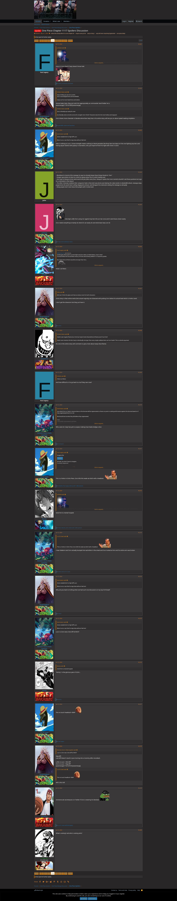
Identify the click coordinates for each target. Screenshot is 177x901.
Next (70, 40)
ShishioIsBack (44, 116)
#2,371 (140, 448)
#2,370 (140, 405)
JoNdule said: (60, 48)
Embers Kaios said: (62, 92)
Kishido (44, 275)
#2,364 (140, 172)
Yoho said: (60, 292)
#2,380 (140, 830)
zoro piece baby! (121, 33)
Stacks (44, 690)
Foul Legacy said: (61, 250)
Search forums (45, 24)
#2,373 (140, 532)
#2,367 (140, 288)
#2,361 (140, 44)
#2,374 (140, 576)
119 (53, 40)
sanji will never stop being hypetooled (105, 33)
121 (60, 40)
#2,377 (140, 704)
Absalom (37, 33)
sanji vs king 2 (90, 33)
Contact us (114, 890)
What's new (56, 21)
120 (56, 40)
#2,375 (140, 618)
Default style (39, 890)
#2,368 (140, 330)
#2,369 (140, 372)
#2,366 (140, 246)
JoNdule (44, 233)
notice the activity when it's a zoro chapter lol (62, 33)
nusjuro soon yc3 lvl (81, 33)
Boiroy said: (60, 666)
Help (138, 890)
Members (67, 21)
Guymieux (44, 359)
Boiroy (44, 519)
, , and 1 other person (70, 486)
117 (46, 40)
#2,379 (140, 788)
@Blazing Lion (61, 253)
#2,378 (140, 746)
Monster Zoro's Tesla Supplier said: (66, 750)
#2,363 (140, 130)
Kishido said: (60, 376)
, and (65, 83)
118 (49, 40)
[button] (50, 21)
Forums (38, 21)
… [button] (42, 40)
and (65, 242)
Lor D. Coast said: (61, 536)
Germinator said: (61, 134)
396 (66, 40)
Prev (36, 40)
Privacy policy (132, 890)
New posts (37, 24)
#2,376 (140, 662)
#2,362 (140, 88)
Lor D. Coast (44, 158)
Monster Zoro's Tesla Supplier (44, 434)
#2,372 (140, 490)
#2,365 (140, 204)
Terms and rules (122, 890)
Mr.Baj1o (44, 816)
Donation (46, 21)
